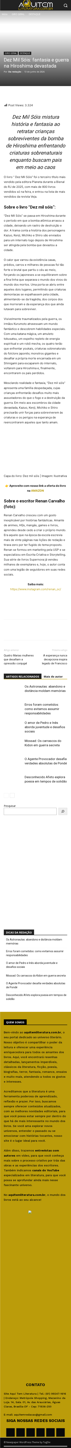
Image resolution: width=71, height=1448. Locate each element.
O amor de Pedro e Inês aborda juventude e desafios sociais (45, 727)
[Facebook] (16, 94)
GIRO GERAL (18, 14)
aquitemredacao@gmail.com (33, 1414)
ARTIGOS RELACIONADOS (22, 676)
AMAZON (37, 490)
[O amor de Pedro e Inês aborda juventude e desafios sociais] (13, 727)
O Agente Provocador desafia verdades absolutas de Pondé (35, 985)
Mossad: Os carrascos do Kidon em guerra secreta (36, 975)
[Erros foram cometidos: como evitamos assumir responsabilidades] (13, 709)
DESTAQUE (34, 14)
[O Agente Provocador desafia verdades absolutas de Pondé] (13, 763)
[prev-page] (6, 795)
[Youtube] (60, 1432)
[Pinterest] (33, 94)
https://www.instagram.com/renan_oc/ (35, 589)
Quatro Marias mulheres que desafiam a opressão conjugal (19, 659)
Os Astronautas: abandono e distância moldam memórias (34, 941)
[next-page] (12, 795)
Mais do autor (53, 676)
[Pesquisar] (63, 811)
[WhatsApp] (7, 94)
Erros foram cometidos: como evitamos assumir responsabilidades (42, 709)
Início (5, 14)
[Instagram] (20, 1432)
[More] (43, 94)
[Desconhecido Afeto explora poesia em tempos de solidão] (13, 781)
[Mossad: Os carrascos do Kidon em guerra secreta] (13, 745)
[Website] (40, 1432)
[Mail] (30, 1432)
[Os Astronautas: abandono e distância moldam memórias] (13, 690)
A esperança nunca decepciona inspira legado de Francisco (54, 659)
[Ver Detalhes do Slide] (29, 863)
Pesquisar (10, 806)
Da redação (14, 71)
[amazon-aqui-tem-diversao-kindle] (35, 599)
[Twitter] (25, 94)
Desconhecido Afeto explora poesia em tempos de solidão (36, 997)
